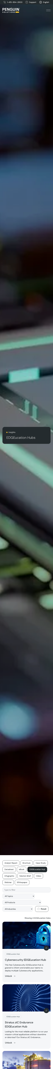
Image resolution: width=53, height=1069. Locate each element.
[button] (46, 2)
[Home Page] (11, 10)
